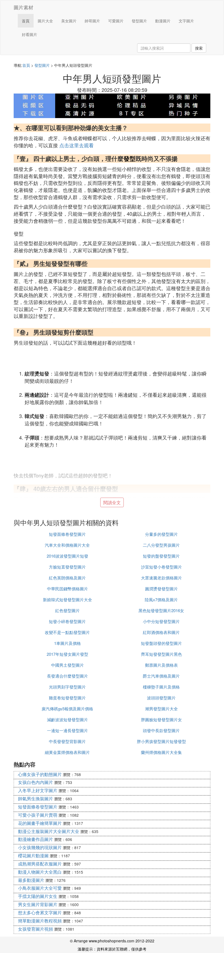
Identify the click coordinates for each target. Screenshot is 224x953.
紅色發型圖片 (67, 610)
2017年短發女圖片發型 (67, 654)
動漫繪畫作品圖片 (35, 839)
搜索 (199, 48)
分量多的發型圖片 (161, 534)
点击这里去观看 (76, 145)
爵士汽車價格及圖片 (161, 676)
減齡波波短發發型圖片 (67, 719)
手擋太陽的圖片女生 (37, 896)
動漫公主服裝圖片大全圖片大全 (48, 831)
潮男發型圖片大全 (161, 708)
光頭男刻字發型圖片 (67, 687)
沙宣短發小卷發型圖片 (161, 567)
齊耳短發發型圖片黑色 (161, 654)
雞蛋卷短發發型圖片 (67, 698)
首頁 (26, 20)
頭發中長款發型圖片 (161, 730)
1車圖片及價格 (67, 643)
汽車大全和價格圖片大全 (67, 545)
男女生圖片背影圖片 (37, 904)
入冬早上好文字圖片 (37, 790)
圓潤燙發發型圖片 (161, 588)
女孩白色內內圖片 (35, 782)
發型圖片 (139, 20)
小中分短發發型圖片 (161, 621)
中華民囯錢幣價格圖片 (67, 588)
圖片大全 (45, 20)
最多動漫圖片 (31, 880)
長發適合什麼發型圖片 (67, 676)
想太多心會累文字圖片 (40, 912)
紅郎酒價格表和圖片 (161, 632)
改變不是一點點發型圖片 (67, 632)
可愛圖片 (115, 20)
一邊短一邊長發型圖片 (67, 730)
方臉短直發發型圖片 (67, 567)
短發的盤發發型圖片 (161, 556)
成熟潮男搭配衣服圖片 (40, 864)
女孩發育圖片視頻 (35, 929)
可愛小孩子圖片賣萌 (37, 815)
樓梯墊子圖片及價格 (161, 687)
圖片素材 (23, 7)
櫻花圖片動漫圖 (33, 855)
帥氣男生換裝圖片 (35, 798)
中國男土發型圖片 (67, 665)
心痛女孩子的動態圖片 (40, 774)
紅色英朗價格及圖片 (67, 578)
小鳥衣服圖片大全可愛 (40, 888)
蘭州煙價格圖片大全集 (161, 752)
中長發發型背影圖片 (67, 741)
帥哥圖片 (92, 20)
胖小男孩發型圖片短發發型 (161, 741)
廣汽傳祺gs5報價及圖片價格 (67, 708)
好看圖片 (29, 34)
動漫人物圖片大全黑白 (40, 872)
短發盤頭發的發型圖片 (161, 643)
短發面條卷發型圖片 (67, 534)
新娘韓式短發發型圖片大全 (67, 599)
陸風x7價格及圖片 (161, 599)
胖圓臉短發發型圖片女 (161, 719)
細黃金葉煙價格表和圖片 (67, 752)
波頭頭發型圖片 (161, 698)
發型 (129, 158)
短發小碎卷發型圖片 (67, 621)
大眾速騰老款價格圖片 (161, 578)
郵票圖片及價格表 (161, 665)
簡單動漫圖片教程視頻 (40, 921)
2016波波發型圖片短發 (67, 556)
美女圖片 (68, 20)
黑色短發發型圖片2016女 (161, 610)
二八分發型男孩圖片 (161, 545)
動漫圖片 (162, 20)
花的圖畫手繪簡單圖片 (40, 823)
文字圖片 (186, 20)
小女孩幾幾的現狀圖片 (40, 847)
